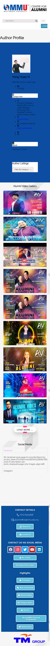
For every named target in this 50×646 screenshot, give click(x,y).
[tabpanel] (25, 460)
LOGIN (44, 26)
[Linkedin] (39, 549)
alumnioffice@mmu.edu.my (26, 520)
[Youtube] (32, 549)
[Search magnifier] (36, 21)
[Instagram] (18, 549)
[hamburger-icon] (43, 21)
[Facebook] (10, 549)
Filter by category (22, 169)
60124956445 (23, 119)
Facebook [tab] (8, 450)
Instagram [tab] (8, 471)
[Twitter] (25, 549)
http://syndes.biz (24, 128)
